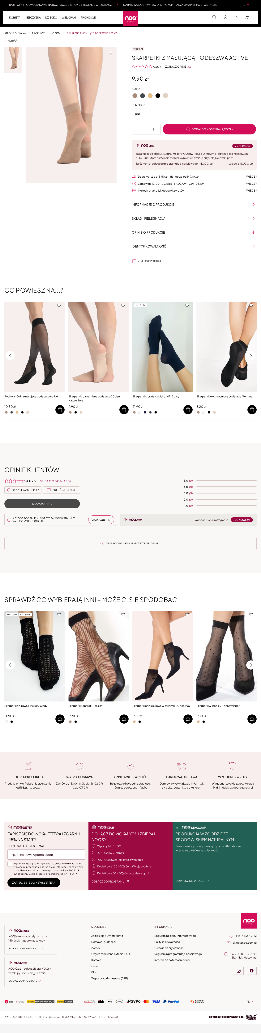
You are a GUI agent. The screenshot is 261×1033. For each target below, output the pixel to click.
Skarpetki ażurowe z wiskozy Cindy (25, 705)
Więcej (251, 176)
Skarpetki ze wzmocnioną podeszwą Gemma (224, 396)
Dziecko (51, 17)
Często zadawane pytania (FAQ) (110, 954)
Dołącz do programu (22, 981)
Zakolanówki (201, 15)
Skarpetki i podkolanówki (102, 15)
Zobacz (106, 4)
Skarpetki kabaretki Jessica (85, 705)
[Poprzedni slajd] (136, 347)
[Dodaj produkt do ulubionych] (110, 53)
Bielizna (155, 15)
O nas (94, 966)
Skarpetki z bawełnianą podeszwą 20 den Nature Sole (94, 398)
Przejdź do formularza (23, 948)
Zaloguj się (101, 519)
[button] (13, 60)
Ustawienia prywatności (169, 948)
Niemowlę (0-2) (115, 15)
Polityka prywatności (167, 941)
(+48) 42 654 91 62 (246, 935)
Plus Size (190, 15)
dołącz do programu (108, 881)
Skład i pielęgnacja (148, 218)
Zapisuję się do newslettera (33, 882)
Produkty (38, 33)
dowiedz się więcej (190, 881)
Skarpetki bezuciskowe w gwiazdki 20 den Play (161, 705)
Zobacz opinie (176, 66)
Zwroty (95, 948)
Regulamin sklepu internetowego (175, 935)
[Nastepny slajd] (188, 347)
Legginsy (172, 15)
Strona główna (15, 33)
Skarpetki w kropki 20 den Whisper (218, 705)
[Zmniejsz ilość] (139, 129)
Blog (94, 972)
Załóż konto (143, 163)
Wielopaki (208, 15)
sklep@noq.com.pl (245, 942)
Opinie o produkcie (148, 232)
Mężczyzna (33, 17)
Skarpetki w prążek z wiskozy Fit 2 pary (155, 396)
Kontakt (96, 960)
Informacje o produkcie (153, 204)
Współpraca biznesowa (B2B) (109, 978)
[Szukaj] (214, 17)
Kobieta (14, 17)
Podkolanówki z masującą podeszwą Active (31, 396)
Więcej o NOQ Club (241, 163)
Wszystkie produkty (24, 15)
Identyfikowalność (149, 246)
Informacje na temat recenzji (172, 960)
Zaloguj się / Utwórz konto (107, 935)
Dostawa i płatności (103, 941)
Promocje (88, 17)
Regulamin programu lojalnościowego (178, 954)
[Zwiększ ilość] (153, 129)
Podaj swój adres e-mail (26, 846)
